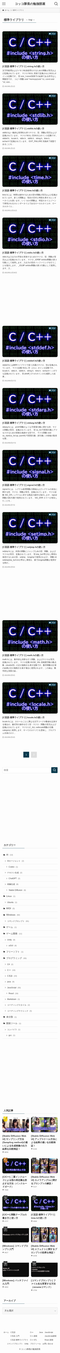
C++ (11, 970)
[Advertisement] (30, 300)
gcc (12, 1035)
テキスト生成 (14, 873)
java (10, 982)
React (13, 993)
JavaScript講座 (50, 1336)
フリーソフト (14, 952)
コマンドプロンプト (18, 921)
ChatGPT (14, 878)
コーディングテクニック (19, 1011)
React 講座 (49, 1340)
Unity (11, 940)
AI (9, 855)
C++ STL (33, 1340)
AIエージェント (15, 861)
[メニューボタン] (4, 4)
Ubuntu (12, 902)
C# (10, 964)
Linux (10, 896)
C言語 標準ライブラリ (19, 1340)
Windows (13, 915)
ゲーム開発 (14, 933)
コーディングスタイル (18, 1005)
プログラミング (16, 958)
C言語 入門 (15, 1336)
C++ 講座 (33, 1336)
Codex (13, 867)
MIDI (10, 908)
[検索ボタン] (56, 4)
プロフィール (35, 1344)
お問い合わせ (48, 1344)
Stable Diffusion (17, 890)
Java (41, 1332)
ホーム (6, 1332)
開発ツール (13, 1023)
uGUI (13, 945)
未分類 (11, 1017)
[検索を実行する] (54, 770)
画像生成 (12, 884)
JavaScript (14, 988)
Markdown (13, 999)
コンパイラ (13, 1029)
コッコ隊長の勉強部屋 (30, 3)
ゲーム (11, 927)
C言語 (12, 976)
